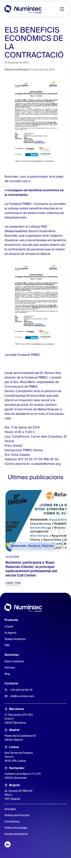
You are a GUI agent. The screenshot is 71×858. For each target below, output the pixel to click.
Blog (7, 673)
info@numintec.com (22, 696)
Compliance (12, 821)
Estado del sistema (16, 834)
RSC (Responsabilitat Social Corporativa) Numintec (30, 231)
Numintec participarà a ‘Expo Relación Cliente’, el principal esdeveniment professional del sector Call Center (30, 568)
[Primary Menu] (61, 9)
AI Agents (10, 632)
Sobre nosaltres (14, 661)
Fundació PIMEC (20, 204)
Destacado (17, 546)
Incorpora (41, 204)
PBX (7, 645)
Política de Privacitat (17, 815)
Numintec (11, 177)
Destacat (33, 546)
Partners (10, 667)
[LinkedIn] (7, 844)
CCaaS (9, 626)
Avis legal (10, 809)
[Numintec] (23, 9)
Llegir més (12, 583)
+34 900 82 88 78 (21, 690)
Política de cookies (16, 827)
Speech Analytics (15, 639)
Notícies (47, 546)
